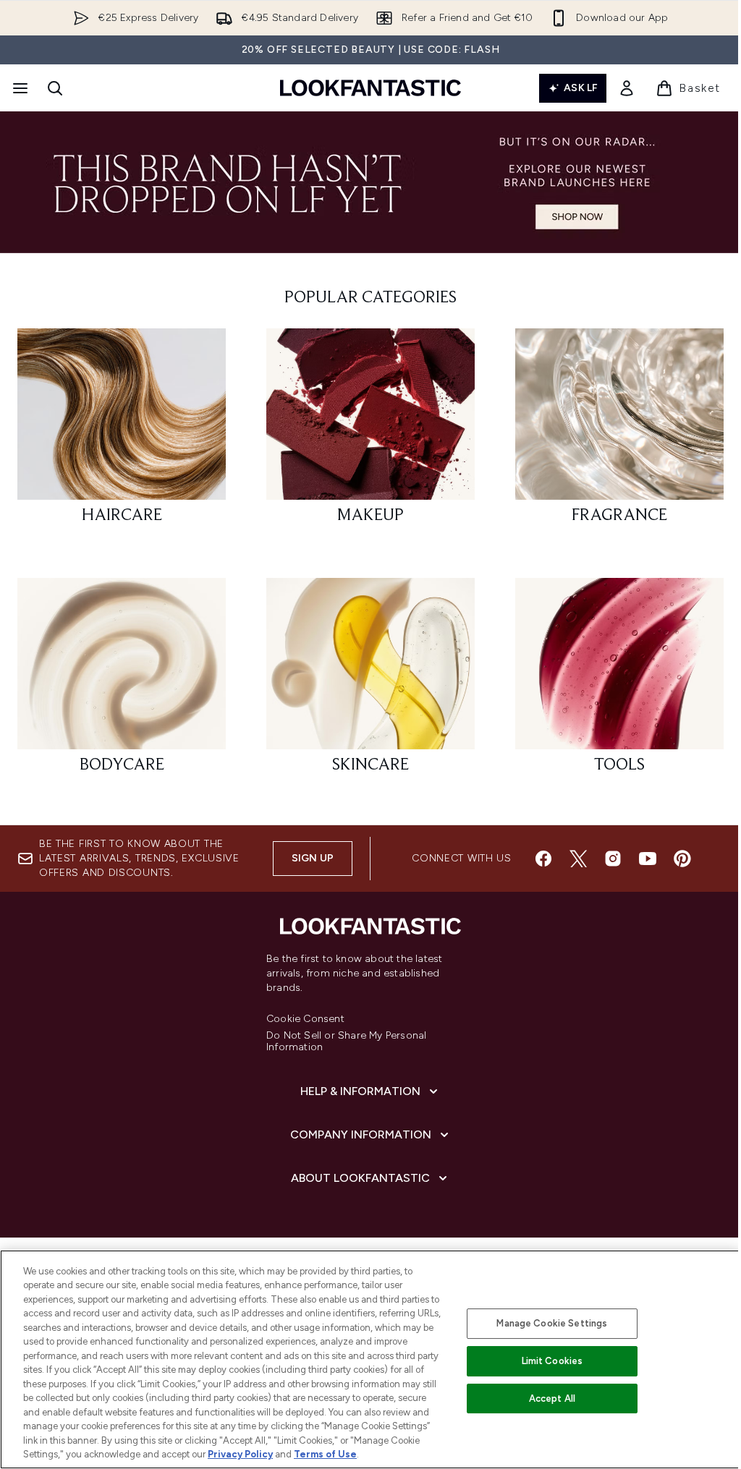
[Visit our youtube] (647, 858)
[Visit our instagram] (613, 858)
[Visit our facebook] (543, 858)
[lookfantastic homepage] (370, 88)
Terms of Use (325, 1454)
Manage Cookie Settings (551, 1323)
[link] (626, 88)
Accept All (552, 1398)
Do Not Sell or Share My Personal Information (346, 1041)
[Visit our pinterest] (682, 858)
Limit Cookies (552, 1360)
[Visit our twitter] (578, 858)
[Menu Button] (19, 88)
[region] (370, 1359)
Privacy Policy (240, 1454)
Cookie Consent (305, 1019)
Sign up (313, 858)
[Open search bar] (55, 88)
